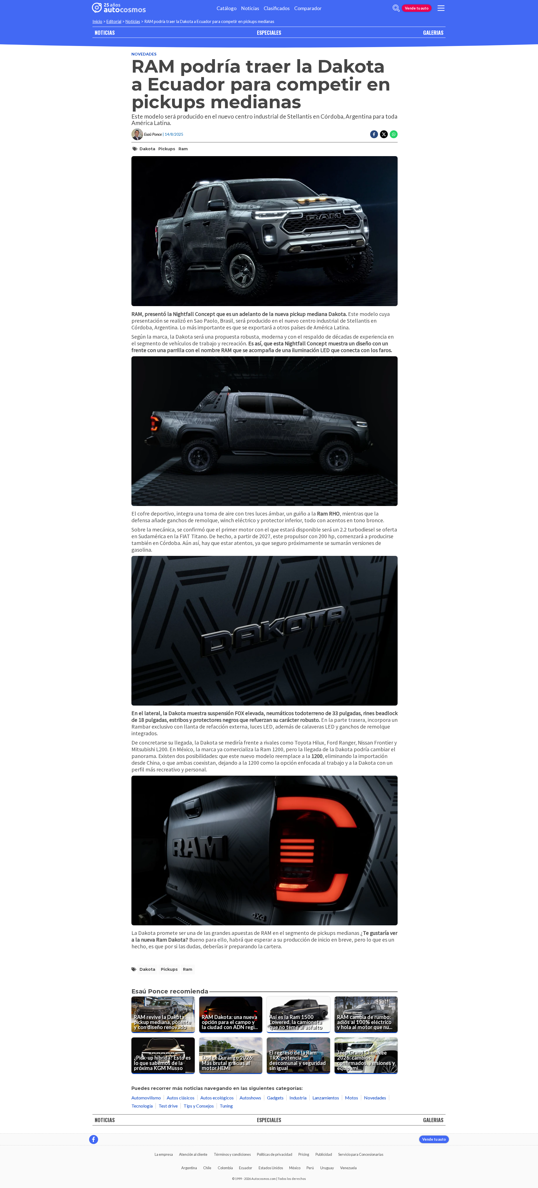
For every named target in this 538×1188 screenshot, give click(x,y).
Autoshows (250, 1097)
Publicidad (324, 1154)
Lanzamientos (325, 1097)
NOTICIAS (105, 32)
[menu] (441, 8)
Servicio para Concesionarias (360, 1154)
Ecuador (245, 1168)
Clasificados (277, 8)
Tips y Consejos (199, 1105)
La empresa (164, 1154)
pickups (166, 148)
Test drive (168, 1105)
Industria (298, 1097)
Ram (183, 148)
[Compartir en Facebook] (374, 134)
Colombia (225, 1168)
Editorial (113, 21)
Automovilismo (146, 1097)
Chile (207, 1168)
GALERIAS (433, 32)
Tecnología (142, 1105)
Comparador (308, 8)
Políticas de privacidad (274, 1154)
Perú (310, 1168)
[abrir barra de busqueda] (396, 8)
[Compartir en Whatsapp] (394, 134)
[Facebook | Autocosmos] (93, 1139)
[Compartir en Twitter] (384, 134)
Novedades (143, 54)
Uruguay (327, 1168)
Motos (351, 1097)
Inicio (97, 21)
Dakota (147, 148)
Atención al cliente (193, 1154)
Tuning (226, 1105)
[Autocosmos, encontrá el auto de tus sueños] (119, 8)
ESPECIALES (269, 32)
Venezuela (348, 1168)
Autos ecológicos (217, 1097)
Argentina (189, 1168)
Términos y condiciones (232, 1154)
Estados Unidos (271, 1168)
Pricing (303, 1154)
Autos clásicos (180, 1097)
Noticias (250, 8)
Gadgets (275, 1097)
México (294, 1168)
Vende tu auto (416, 8)
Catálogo (226, 8)
